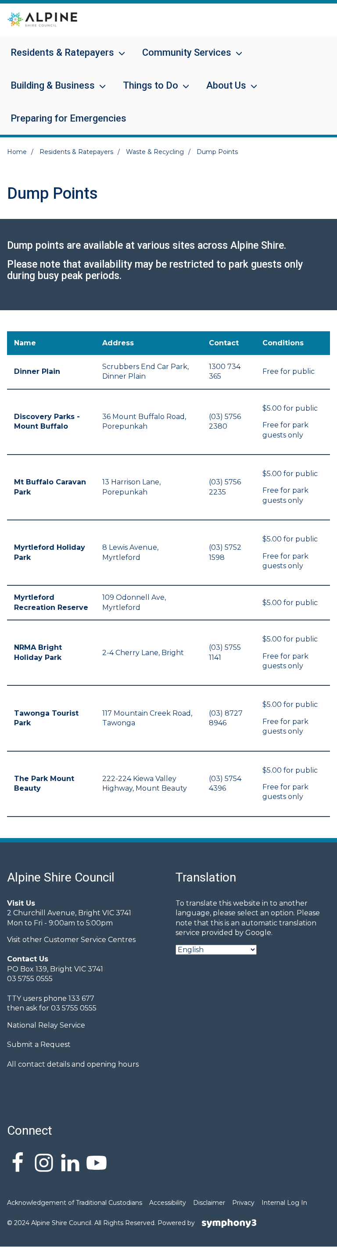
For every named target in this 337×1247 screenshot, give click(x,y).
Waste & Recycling (155, 152)
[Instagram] (43, 1164)
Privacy (243, 1203)
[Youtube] (96, 1164)
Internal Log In (284, 1203)
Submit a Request (39, 1044)
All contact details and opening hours (73, 1064)
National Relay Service (46, 1025)
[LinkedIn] (70, 1164)
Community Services (181, 58)
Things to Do (145, 91)
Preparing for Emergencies (68, 118)
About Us (221, 91)
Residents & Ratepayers (57, 58)
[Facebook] (17, 1164)
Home (17, 152)
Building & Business (47, 91)
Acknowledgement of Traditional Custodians (74, 1203)
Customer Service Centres (90, 939)
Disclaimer (209, 1203)
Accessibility (167, 1203)
